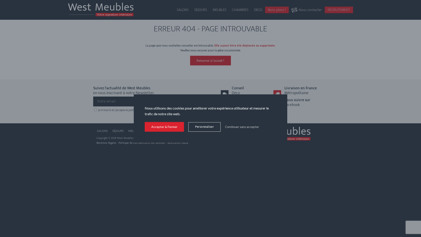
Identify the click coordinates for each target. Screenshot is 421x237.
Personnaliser (204, 126)
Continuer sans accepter (242, 127)
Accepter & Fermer (164, 127)
